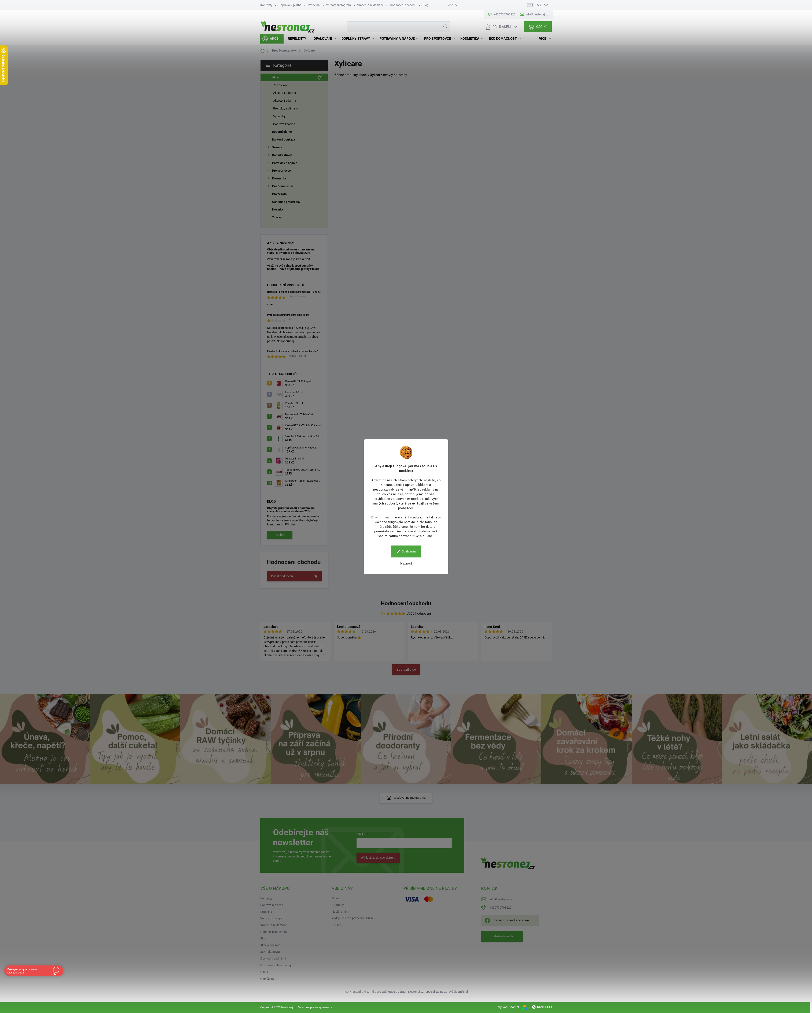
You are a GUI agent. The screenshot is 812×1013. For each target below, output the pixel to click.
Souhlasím (409, 551)
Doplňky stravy (282, 155)
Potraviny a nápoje (284, 163)
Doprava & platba (290, 5)
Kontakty (266, 5)
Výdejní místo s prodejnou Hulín (352, 918)
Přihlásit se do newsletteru (378, 857)
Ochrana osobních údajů (276, 965)
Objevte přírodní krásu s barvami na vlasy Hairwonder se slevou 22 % (291, 251)
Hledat (444, 26)
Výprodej (279, 116)
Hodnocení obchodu (403, 5)
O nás (264, 971)
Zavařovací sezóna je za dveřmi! (288, 259)
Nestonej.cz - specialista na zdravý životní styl (438, 991)
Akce (275, 77)
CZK (539, 5)
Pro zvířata (279, 194)
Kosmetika (279, 178)
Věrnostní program (338, 5)
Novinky (277, 209)
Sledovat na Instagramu (410, 797)
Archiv (280, 534)
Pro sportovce (281, 170)
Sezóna (277, 147)
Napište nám (268, 978)
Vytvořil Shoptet (508, 1007)
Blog (426, 5)
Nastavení (406, 563)
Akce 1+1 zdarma (284, 92)
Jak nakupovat (270, 951)
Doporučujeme (282, 131)
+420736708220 (501, 907)
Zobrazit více (406, 669)
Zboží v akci (280, 85)
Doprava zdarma (284, 124)
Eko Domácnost (282, 186)
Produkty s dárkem (285, 108)
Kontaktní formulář (502, 936)
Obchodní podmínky (273, 958)
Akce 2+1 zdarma (284, 100)
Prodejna (314, 5)
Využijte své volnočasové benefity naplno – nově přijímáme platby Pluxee (293, 267)
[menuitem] (272, 39)
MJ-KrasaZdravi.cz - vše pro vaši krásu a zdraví (375, 991)
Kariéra (336, 925)
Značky (277, 217)
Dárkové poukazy (283, 139)
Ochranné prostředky (286, 202)
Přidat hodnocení (282, 576)
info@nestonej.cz (501, 899)
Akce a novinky (270, 945)
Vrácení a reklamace (370, 5)
